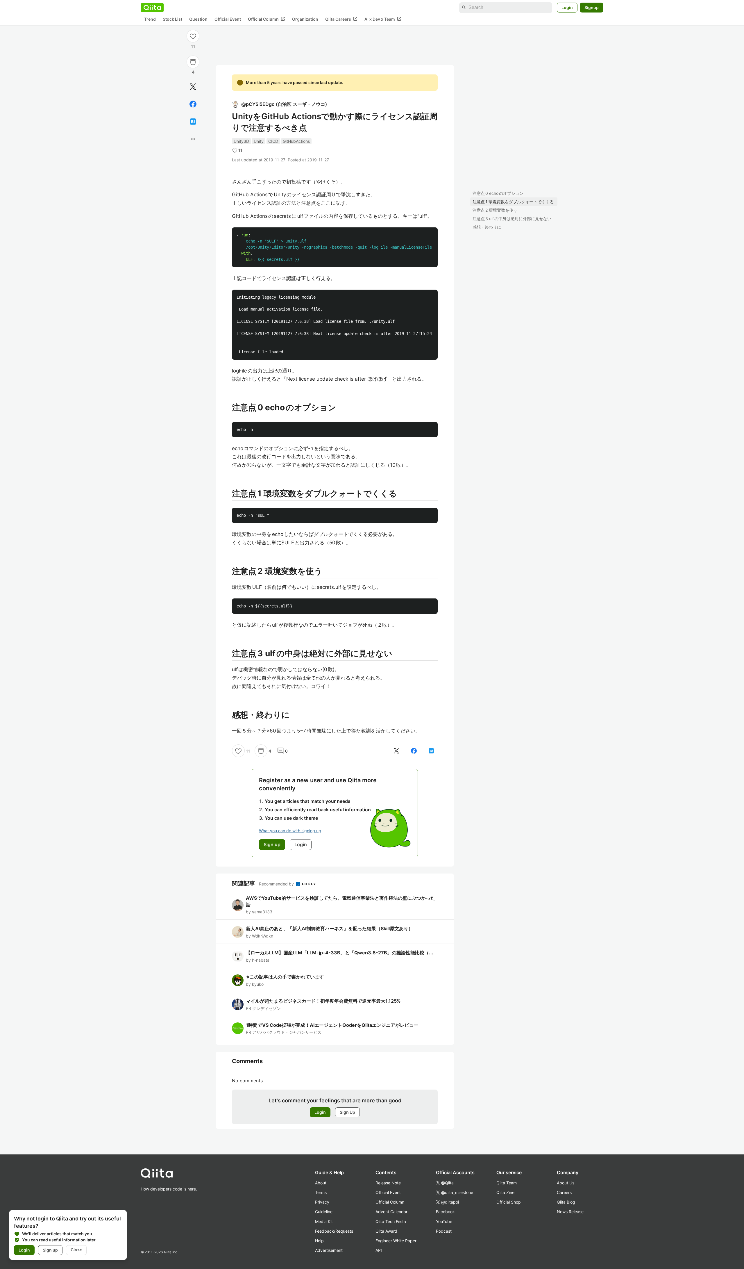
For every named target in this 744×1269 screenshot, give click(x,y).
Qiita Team (506, 1182)
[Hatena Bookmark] (193, 121)
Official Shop (508, 1202)
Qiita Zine (505, 1192)
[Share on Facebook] (193, 104)
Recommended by (277, 883)
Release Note (388, 1182)
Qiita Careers (341, 19)
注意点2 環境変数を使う (495, 210)
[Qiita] (152, 7)
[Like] (193, 36)
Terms (321, 1192)
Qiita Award (386, 1231)
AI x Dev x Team (382, 19)
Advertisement (329, 1250)
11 (193, 46)
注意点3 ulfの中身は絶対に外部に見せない (512, 218)
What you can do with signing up (290, 830)
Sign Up (347, 1112)
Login (567, 7)
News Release (570, 1211)
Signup (591, 7)
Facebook (445, 1211)
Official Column (266, 19)
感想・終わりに (487, 226)
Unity (259, 141)
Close (76, 1249)
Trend (150, 19)
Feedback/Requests (334, 1231)
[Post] (193, 86)
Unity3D (241, 141)
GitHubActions (296, 141)
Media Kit (324, 1221)
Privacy (322, 1202)
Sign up (50, 1249)
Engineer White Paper (395, 1240)
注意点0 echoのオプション (498, 193)
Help (319, 1240)
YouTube (444, 1221)
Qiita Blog (566, 1202)
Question (198, 19)
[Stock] (193, 62)
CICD (273, 141)
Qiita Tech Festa (390, 1221)
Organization (305, 19)
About (320, 1182)
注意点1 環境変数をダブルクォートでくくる (513, 201)
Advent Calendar (391, 1211)
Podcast (444, 1231)
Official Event (227, 19)
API (378, 1250)
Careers (564, 1192)
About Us (565, 1182)
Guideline (323, 1211)
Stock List (172, 19)
